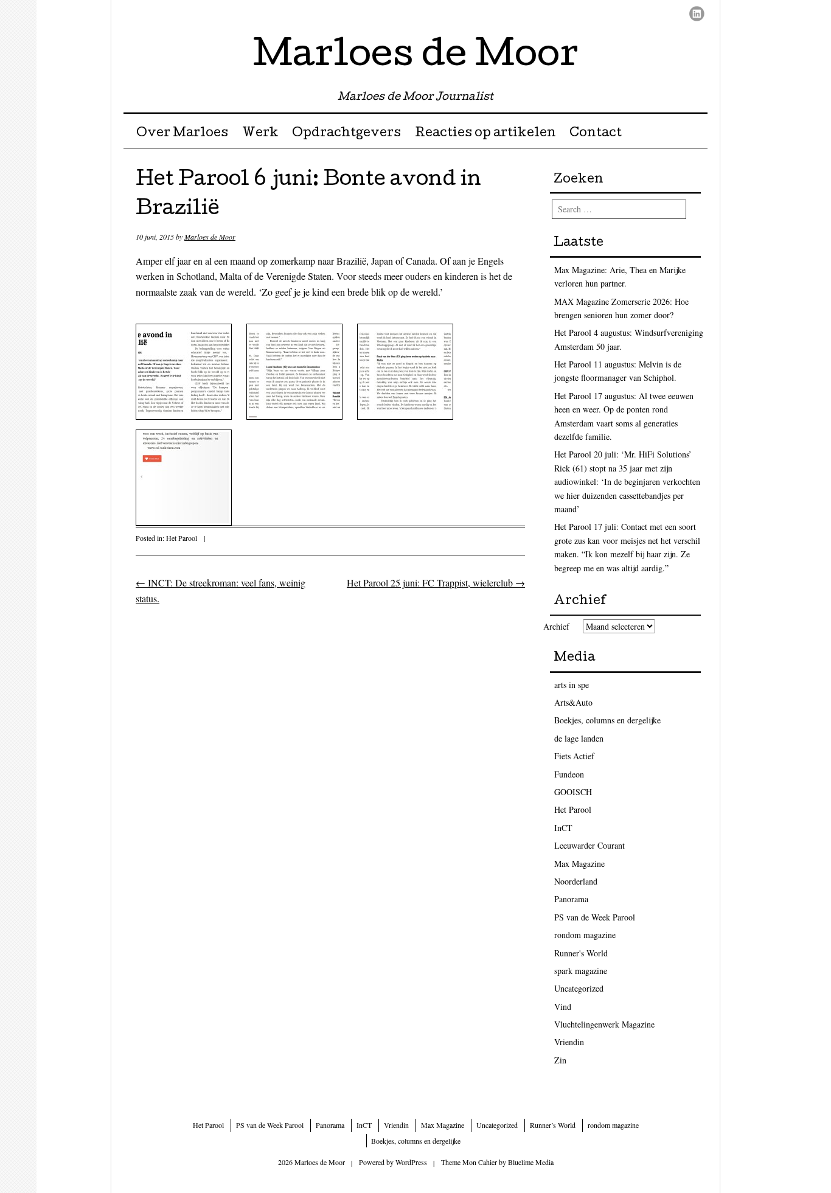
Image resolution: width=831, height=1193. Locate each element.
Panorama (571, 899)
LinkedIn (696, 13)
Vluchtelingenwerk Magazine (604, 1024)
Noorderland (575, 881)
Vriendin (569, 1042)
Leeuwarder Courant (589, 845)
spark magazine (580, 970)
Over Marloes (182, 134)
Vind (562, 1006)
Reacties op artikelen (485, 134)
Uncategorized (578, 988)
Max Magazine (579, 863)
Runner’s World (552, 1125)
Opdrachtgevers (346, 134)
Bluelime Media (531, 1162)
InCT (563, 827)
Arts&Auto (573, 702)
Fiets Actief (574, 756)
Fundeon (569, 774)
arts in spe (571, 684)
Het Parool (181, 538)
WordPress (411, 1162)
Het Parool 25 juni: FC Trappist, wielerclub (436, 582)
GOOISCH (573, 792)
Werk (260, 134)
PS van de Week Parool (594, 917)
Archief (556, 626)
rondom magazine (585, 935)
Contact (595, 134)
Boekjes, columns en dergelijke (607, 720)
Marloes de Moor (416, 57)
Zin (560, 1060)
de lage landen (578, 738)
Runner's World (581, 953)
